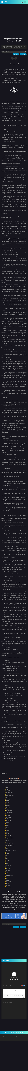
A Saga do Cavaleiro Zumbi (19, 42)
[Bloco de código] (16, 995)
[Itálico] (6, 995)
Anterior (16, 54)
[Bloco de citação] (15, 995)
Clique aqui (5, 907)
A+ (12, 58)
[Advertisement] (14, 22)
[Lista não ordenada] (13, 995)
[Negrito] (4, 995)
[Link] (18, 995)
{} (20, 995)
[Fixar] (9, 995)
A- (15, 58)
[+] (22, 995)
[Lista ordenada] (11, 995)
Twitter (21, 1032)
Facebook (15, 1032)
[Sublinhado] (8, 995)
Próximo (23, 54)
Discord (12, 901)
